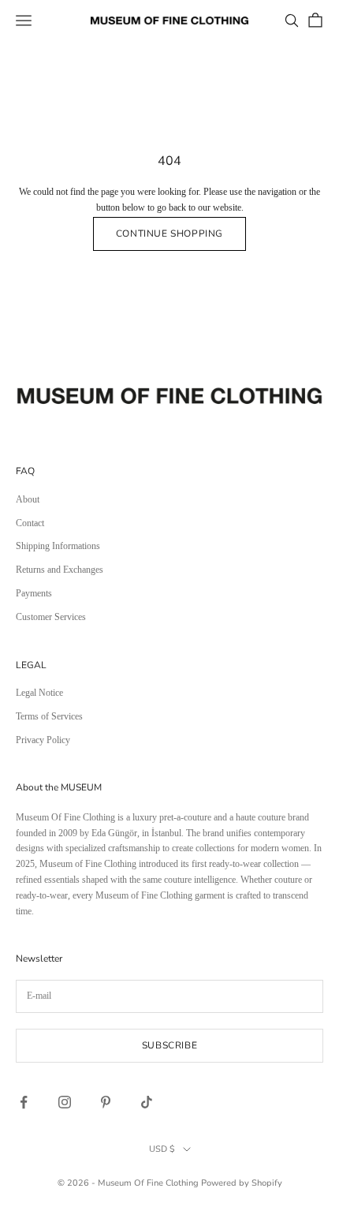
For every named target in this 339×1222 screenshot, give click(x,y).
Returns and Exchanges (59, 569)
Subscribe (169, 1045)
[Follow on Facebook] (24, 1102)
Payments (34, 593)
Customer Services (51, 616)
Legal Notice (39, 692)
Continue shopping (169, 233)
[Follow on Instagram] (65, 1102)
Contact (30, 523)
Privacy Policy (43, 740)
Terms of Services (49, 716)
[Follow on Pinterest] (106, 1102)
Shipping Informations (58, 545)
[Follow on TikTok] (147, 1102)
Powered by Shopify (241, 1183)
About (27, 499)
